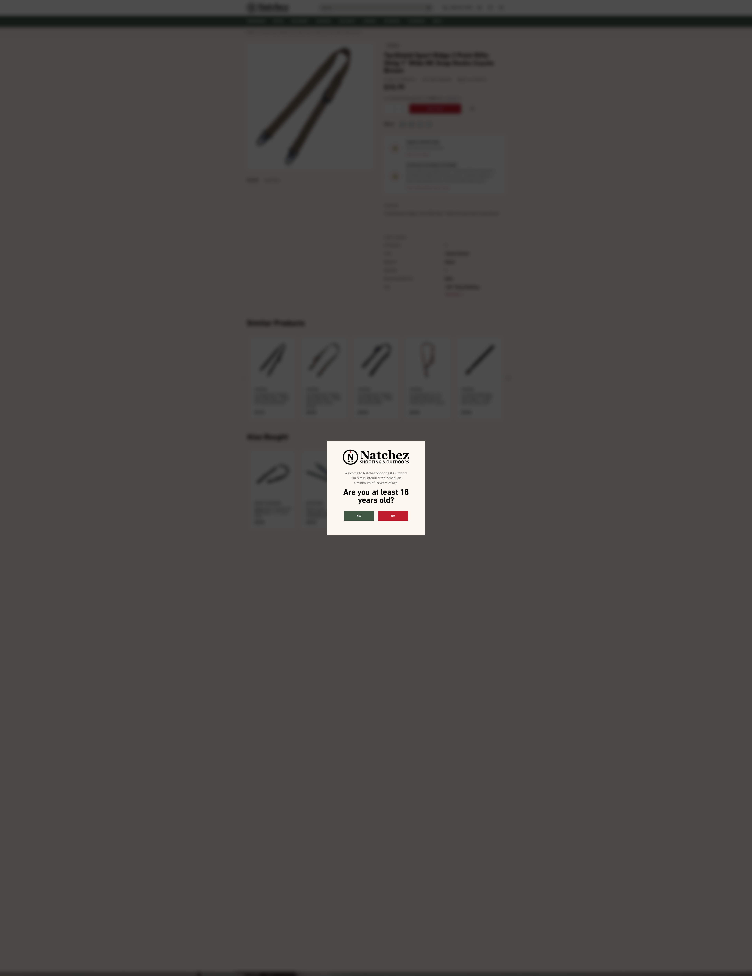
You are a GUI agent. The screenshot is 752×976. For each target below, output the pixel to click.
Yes (359, 515)
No (393, 515)
